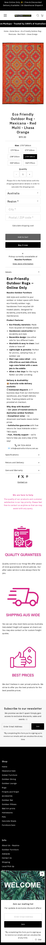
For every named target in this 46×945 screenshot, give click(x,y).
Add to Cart (23, 237)
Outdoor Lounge (9, 783)
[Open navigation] (7, 15)
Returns (5, 870)
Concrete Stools (9, 821)
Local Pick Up (8, 866)
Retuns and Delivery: (14, 462)
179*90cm (14, 150)
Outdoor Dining (9, 779)
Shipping (6, 862)
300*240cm (15, 163)
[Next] (12, 46)
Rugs (4, 787)
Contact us (22, 482)
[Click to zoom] (40, 46)
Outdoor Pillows (9, 804)
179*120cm (29, 150)
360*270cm (30, 163)
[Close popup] (42, 873)
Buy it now (23, 245)
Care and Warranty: (14, 470)
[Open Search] (38, 15)
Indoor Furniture (9, 775)
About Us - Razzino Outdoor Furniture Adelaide (10, 849)
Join (37, 726)
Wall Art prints (8, 808)
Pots (4, 816)
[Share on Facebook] (19, 477)
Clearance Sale (8, 771)
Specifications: (12, 454)
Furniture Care (8, 825)
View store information (23, 264)
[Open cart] (42, 15)
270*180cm (30, 156)
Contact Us (7, 858)
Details (8, 272)
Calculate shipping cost (23, 225)
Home (6, 31)
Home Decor (15, 31)
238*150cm (15, 156)
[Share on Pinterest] (27, 477)
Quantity (23, 169)
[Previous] (6, 46)
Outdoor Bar (7, 800)
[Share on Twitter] (23, 477)
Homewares (7, 812)
